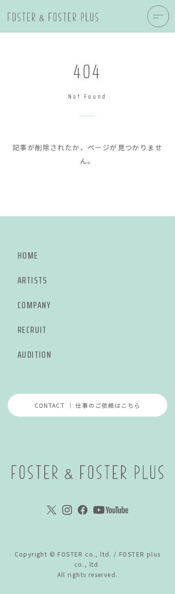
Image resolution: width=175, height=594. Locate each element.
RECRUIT (32, 330)
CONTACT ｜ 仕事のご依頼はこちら (88, 405)
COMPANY (34, 305)
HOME (28, 255)
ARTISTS (33, 280)
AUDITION (35, 354)
